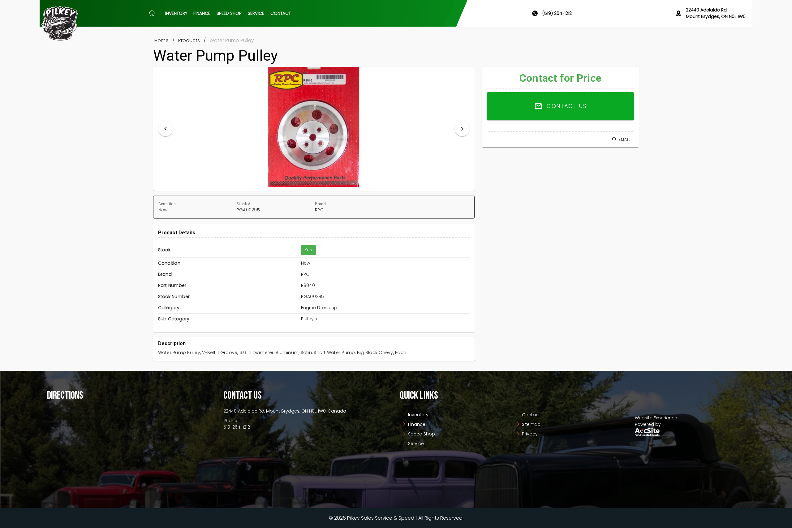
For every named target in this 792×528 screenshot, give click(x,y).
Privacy (529, 434)
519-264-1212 (236, 427)
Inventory (417, 415)
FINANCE (201, 13)
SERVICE (256, 13)
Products (189, 40)
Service (415, 443)
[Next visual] (462, 128)
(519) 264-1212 (557, 13)
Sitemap (530, 424)
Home (161, 40)
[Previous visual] (165, 128)
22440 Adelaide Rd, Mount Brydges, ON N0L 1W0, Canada (284, 411)
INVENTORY (176, 13)
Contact (530, 415)
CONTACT (280, 13)
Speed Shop (421, 434)
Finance (416, 424)
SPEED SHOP (229, 13)
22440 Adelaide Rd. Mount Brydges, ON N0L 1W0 (716, 13)
